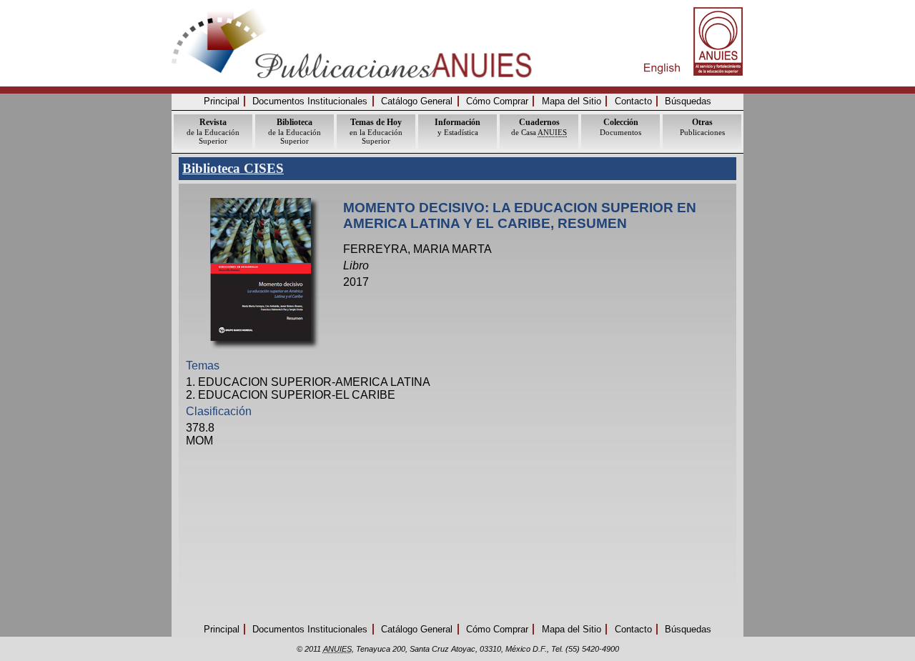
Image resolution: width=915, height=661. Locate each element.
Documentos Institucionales (309, 101)
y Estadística (457, 126)
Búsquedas (688, 101)
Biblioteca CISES (233, 168)
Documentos (620, 126)
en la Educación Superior (376, 131)
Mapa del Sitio (571, 101)
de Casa (539, 126)
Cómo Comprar (497, 101)
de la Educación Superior (213, 131)
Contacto (633, 101)
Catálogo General (416, 101)
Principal (221, 101)
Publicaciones (702, 126)
